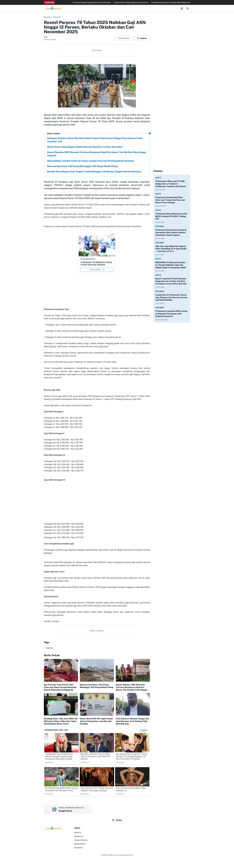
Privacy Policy (79, 844)
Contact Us (78, 836)
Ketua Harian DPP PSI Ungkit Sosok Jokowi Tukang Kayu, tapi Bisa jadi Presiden (96, 721)
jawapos (56, 621)
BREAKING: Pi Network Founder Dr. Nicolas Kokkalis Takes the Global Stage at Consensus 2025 (170, 265)
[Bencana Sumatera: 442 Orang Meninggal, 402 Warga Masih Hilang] (97, 670)
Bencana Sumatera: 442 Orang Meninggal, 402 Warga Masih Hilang (82, 166)
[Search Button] (187, 8)
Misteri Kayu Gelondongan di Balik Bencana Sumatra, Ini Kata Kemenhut (85, 147)
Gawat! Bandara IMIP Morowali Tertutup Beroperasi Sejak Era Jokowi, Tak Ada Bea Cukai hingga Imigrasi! (96, 154)
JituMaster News (126, 855)
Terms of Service (80, 840)
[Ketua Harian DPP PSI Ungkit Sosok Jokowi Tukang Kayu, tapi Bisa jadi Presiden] (97, 704)
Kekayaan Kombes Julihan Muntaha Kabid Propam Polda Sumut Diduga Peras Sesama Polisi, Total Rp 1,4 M (95, 140)
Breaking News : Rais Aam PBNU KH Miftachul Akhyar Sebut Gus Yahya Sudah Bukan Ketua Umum (60, 721)
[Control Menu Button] (181, 8)
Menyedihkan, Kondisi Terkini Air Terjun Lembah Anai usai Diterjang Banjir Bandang (90, 161)
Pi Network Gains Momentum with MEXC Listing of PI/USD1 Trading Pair (171, 216)
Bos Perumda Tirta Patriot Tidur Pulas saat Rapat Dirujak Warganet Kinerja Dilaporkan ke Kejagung (60, 687)
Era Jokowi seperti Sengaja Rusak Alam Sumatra (77, 2)
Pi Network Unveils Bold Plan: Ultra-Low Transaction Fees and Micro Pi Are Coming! (170, 200)
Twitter (119, 820)
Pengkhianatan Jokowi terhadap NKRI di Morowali (155, 2)
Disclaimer (78, 848)
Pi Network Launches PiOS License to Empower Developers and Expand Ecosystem (171, 313)
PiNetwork (159, 226)
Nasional (49, 648)
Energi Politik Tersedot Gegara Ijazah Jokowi (116, 2)
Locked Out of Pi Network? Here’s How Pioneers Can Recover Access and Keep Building (171, 297)
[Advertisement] (97, 503)
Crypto (158, 178)
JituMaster (111, 855)
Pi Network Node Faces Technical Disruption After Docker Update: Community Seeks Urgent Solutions (170, 232)
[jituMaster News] (53, 8)
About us (77, 832)
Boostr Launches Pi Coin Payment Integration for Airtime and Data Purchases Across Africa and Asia (170, 281)
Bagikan (143, 38)
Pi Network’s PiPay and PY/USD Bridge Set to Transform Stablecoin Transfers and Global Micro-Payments (170, 184)
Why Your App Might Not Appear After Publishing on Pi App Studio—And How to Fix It (170, 249)
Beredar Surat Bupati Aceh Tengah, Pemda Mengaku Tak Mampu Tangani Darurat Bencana (94, 171)
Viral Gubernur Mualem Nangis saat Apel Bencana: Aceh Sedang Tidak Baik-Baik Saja (132, 721)
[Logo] (53, 828)
